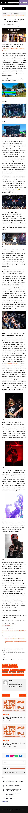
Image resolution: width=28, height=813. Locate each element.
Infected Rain (13, 664)
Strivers (21, 675)
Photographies (18, 26)
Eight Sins (5, 664)
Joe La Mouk (6, 667)
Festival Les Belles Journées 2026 (13, 787)
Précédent (6, 695)
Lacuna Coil (14, 667)
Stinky (15, 675)
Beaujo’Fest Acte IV (10, 798)
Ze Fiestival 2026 (9, 794)
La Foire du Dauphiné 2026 (12, 790)
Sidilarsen (21, 672)
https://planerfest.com (7, 625)
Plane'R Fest (21, 669)
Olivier (4, 24)
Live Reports (11, 26)
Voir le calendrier (5, 801)
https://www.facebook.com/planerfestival (15, 638)
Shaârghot (13, 672)
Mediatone (13, 669)
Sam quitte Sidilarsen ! (12, 363)
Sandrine (6, 720)
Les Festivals (5, 26)
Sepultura (5, 672)
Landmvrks (5, 669)
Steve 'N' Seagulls (7, 675)
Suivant (22, 695)
